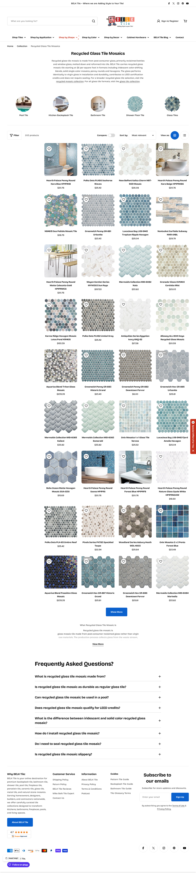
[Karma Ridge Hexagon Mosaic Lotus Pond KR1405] (60, 315)
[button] (193, 436)
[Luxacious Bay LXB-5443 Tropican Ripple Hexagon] (135, 210)
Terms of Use (178, 805)
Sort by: (124, 135)
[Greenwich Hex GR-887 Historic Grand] (97, 572)
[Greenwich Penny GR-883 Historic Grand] (97, 365)
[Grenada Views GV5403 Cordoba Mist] (172, 260)
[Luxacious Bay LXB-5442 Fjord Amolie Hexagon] (172, 416)
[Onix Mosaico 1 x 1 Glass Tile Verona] (135, 416)
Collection (22, 46)
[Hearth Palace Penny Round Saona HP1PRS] (97, 467)
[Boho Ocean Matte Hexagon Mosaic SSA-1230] (60, 467)
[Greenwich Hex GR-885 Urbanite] (172, 365)
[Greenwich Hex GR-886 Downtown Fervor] (135, 572)
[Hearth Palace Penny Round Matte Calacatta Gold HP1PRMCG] (60, 260)
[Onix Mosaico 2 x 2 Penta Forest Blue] (172, 521)
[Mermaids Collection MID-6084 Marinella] (172, 572)
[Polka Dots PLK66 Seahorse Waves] (97, 159)
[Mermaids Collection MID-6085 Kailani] (60, 416)
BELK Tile (20, 858)
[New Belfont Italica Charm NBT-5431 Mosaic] (135, 159)
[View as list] (184, 135)
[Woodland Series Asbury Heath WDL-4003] (135, 521)
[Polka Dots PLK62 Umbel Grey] (97, 315)
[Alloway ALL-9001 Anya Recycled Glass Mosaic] (172, 315)
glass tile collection (130, 81)
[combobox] (52, 21)
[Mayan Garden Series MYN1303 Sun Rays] (97, 260)
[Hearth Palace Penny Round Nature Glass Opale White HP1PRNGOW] (172, 467)
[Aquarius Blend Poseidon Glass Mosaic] (60, 572)
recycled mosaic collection (70, 81)
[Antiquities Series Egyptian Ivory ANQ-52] (135, 315)
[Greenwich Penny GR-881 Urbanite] (97, 210)
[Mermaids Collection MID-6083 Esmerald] (97, 416)
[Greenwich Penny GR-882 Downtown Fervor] (135, 365)
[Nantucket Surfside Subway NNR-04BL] (172, 210)
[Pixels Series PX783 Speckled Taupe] (97, 521)
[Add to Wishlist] (49, 148)
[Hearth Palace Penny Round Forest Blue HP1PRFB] (135, 467)
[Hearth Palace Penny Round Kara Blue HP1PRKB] (60, 159)
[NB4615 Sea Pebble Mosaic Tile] (60, 210)
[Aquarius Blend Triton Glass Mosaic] (60, 365)
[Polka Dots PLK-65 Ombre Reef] (60, 521)
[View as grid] (174, 135)
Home (10, 46)
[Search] (93, 21)
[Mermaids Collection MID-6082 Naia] (135, 260)
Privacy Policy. (164, 809)
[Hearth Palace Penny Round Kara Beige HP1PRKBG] (172, 159)
